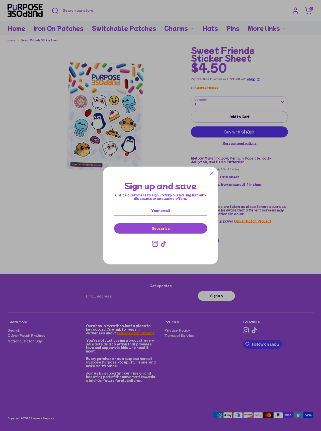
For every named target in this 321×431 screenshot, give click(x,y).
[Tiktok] (163, 244)
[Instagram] (155, 244)
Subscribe (161, 228)
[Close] (211, 173)
